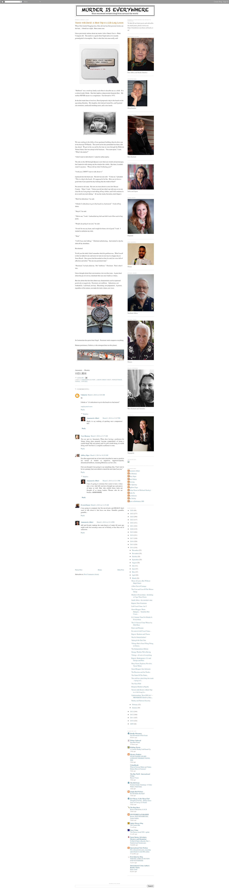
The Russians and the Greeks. (140, 672)
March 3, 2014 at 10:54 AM (99, 455)
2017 (132, 538)
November (135, 553)
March (134, 578)
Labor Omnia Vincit (103, 379)
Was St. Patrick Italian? (138, 637)
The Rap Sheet (135, 807)
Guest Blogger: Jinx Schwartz (141, 669)
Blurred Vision (134, 778)
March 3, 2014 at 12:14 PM (105, 522)
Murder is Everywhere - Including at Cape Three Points (142, 596)
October (135, 556)
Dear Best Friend (135, 742)
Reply (83, 409)
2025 (132, 513)
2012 (132, 714)
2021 (132, 526)
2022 (132, 523)
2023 (132, 520)
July (133, 566)
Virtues (84, 381)
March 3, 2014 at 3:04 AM (96, 395)
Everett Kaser (85, 505)
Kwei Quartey (132, 485)
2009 (132, 724)
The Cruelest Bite (135, 825)
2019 (132, 532)
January (134, 708)
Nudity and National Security (140, 701)
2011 (132, 718)
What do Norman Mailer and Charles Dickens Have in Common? (140, 768)
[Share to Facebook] (83, 373)
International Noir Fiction (139, 848)
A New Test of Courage (138, 586)
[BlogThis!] (78, 373)
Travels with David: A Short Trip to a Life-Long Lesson (99, 22)
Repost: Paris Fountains (139, 603)
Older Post (120, 570)
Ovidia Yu (131, 493)
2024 (132, 517)
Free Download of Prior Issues (139, 735)
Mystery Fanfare (135, 754)
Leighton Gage (133, 487)
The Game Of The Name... (139, 675)
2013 (132, 711)
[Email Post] (86, 377)
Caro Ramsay (85, 436)
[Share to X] (81, 373)
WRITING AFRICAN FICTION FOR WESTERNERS (140, 860)
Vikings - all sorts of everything (141, 655)
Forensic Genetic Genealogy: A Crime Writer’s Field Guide (141, 786)
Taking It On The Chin (138, 640)
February (135, 704)
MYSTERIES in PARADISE (139, 814)
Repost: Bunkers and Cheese (140, 634)
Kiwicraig (131, 482)
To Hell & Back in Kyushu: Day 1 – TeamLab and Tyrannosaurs (140, 842)
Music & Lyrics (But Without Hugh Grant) (140, 582)
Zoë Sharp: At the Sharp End (139, 798)
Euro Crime (134, 830)
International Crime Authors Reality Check (139, 866)
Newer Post (78, 570)
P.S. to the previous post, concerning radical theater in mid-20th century (140, 851)
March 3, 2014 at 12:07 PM (111, 418)
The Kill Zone (135, 783)
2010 (132, 721)
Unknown (84, 395)
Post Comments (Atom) (91, 574)
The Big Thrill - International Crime (140, 775)
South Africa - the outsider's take (141, 600)
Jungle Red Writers (136, 791)
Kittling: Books (135, 747)
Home (100, 570)
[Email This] (76, 373)
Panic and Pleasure (137, 628)
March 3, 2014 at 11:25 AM (100, 505)
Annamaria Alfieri (88, 379)
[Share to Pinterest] (85, 373)
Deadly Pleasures (136, 733)
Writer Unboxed (135, 740)
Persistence (117, 379)
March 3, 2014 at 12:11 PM (111, 481)
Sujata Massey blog (136, 823)
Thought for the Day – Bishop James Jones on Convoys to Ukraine (140, 801)
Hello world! (133, 869)
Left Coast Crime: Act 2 (139, 606)
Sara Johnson (132, 496)
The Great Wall (136, 684)
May (133, 572)
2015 (132, 544)
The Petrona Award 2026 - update (139, 832)
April (134, 575)
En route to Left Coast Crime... (141, 631)
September (135, 559)
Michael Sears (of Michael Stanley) (139, 490)
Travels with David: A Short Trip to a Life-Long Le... (141, 691)
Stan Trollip (132, 498)
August (134, 563)
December (135, 550)
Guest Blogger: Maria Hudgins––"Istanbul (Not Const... (140, 611)
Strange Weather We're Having (141, 652)
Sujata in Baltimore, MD (136, 501)
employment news (86, 406)
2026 (132, 510)
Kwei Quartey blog (136, 857)
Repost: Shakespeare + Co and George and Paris (141, 659)
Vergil (77, 381)
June (133, 569)
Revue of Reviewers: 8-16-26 (138, 809)
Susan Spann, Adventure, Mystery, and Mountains (138, 838)
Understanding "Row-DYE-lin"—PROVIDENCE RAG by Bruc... (142, 696)
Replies (85, 414)
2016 (132, 541)
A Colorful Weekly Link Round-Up (140, 749)
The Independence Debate (139, 649)
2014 (132, 547)
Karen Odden (132, 479)
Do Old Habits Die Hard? (137, 793)
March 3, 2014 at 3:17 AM (99, 436)
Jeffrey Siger (85, 455)
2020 (132, 529)
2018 (132, 535)
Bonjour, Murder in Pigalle (140, 687)
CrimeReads (134, 765)
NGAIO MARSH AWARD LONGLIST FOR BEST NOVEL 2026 (140, 758)
